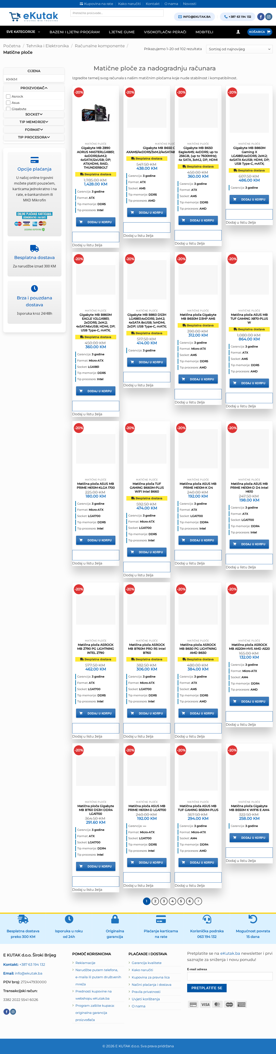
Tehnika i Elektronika (47, 45)
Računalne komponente (100, 45)
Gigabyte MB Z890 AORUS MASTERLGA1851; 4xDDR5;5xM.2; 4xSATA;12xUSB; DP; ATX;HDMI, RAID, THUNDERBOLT (95, 157)
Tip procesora (32, 137)
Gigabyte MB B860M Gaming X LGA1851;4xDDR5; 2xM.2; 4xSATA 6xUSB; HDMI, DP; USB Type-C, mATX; (249, 156)
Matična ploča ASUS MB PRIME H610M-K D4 (198, 486)
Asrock (17, 96)
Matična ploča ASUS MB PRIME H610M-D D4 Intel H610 (249, 487)
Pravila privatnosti (146, 992)
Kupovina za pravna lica (151, 977)
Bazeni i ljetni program (75, 32)
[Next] (198, 901)
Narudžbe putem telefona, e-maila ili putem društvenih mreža (98, 977)
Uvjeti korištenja (146, 999)
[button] (23, 32)
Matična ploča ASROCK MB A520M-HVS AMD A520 (249, 647)
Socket (32, 114)
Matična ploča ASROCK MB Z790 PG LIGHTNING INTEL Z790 (95, 648)
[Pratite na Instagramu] (269, 16)
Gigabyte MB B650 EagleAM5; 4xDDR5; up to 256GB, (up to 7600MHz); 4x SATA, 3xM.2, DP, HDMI (198, 154)
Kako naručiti (142, 970)
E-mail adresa (197, 969)
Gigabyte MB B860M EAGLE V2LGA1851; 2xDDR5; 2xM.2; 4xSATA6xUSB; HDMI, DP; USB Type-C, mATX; (95, 322)
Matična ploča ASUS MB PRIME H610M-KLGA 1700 (96, 486)
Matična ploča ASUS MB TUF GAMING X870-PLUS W (249, 318)
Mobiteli (204, 32)
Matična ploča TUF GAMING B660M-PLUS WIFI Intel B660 (147, 487)
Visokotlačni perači (165, 32)
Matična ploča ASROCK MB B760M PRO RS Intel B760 (147, 648)
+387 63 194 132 (24, 964)
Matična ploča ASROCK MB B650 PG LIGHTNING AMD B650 (198, 648)
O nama (138, 1006)
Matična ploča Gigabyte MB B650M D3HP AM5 (198, 317)
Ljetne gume (122, 32)
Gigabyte (19, 109)
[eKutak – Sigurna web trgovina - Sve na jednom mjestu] (33, 16)
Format (32, 129)
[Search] (74, 20)
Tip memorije (32, 122)
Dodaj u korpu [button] (99, 222)
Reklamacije (85, 963)
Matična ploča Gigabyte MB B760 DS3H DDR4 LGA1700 (95, 810)
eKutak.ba (230, 953)
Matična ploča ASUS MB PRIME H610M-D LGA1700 (147, 808)
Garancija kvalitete (147, 963)
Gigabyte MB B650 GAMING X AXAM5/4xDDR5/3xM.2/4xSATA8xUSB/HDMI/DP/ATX (165, 150)
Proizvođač (32, 88)
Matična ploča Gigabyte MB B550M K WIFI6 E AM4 (249, 808)
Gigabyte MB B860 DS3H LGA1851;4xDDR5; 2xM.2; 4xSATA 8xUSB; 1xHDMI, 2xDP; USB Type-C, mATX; (146, 321)
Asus (16, 102)
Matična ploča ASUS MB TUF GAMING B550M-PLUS (198, 808)
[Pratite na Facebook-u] (261, 16)
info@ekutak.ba (22, 973)
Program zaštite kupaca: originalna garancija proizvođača (94, 1013)
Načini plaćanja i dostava (151, 985)
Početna (11, 45)
